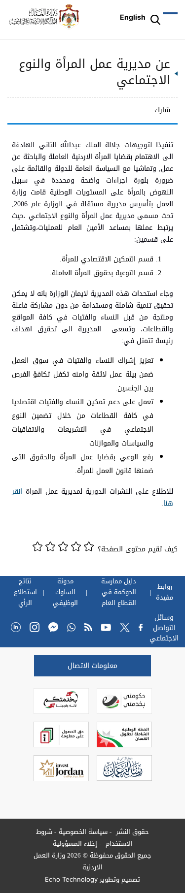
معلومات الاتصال (92, 665)
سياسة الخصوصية (83, 832)
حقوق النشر (131, 832)
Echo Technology (71, 879)
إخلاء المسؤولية (75, 843)
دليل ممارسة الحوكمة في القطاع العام (118, 592)
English (133, 17)
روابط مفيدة (164, 592)
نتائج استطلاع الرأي (25, 592)
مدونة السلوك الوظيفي (65, 592)
